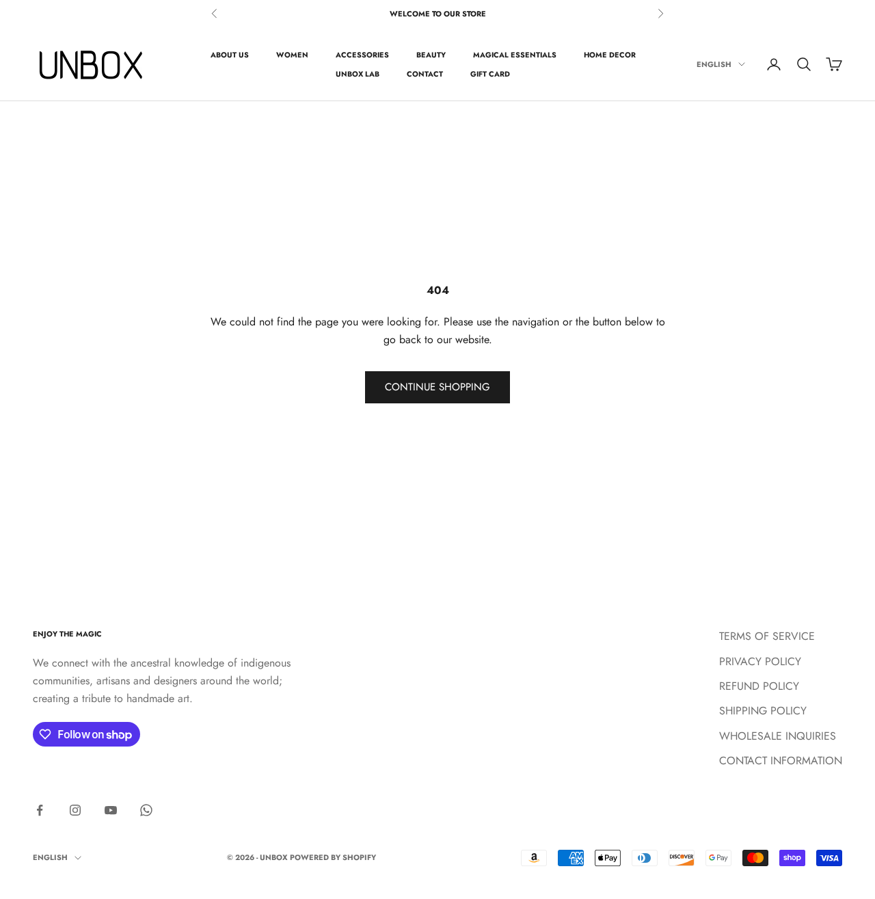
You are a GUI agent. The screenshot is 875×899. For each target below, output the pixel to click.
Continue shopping (437, 386)
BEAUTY (431, 54)
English (714, 64)
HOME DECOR (610, 54)
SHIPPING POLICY (763, 711)
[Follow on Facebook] (39, 810)
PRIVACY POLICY (760, 661)
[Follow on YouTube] (111, 810)
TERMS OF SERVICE (767, 636)
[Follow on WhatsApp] (146, 810)
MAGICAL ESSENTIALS (514, 54)
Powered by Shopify (333, 857)
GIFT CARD (490, 73)
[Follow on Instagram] (75, 810)
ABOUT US (230, 54)
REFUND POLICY (759, 686)
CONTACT (425, 73)
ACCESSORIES (362, 54)
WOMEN (292, 54)
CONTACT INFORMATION (780, 760)
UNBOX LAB (357, 73)
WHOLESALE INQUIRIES (777, 736)
